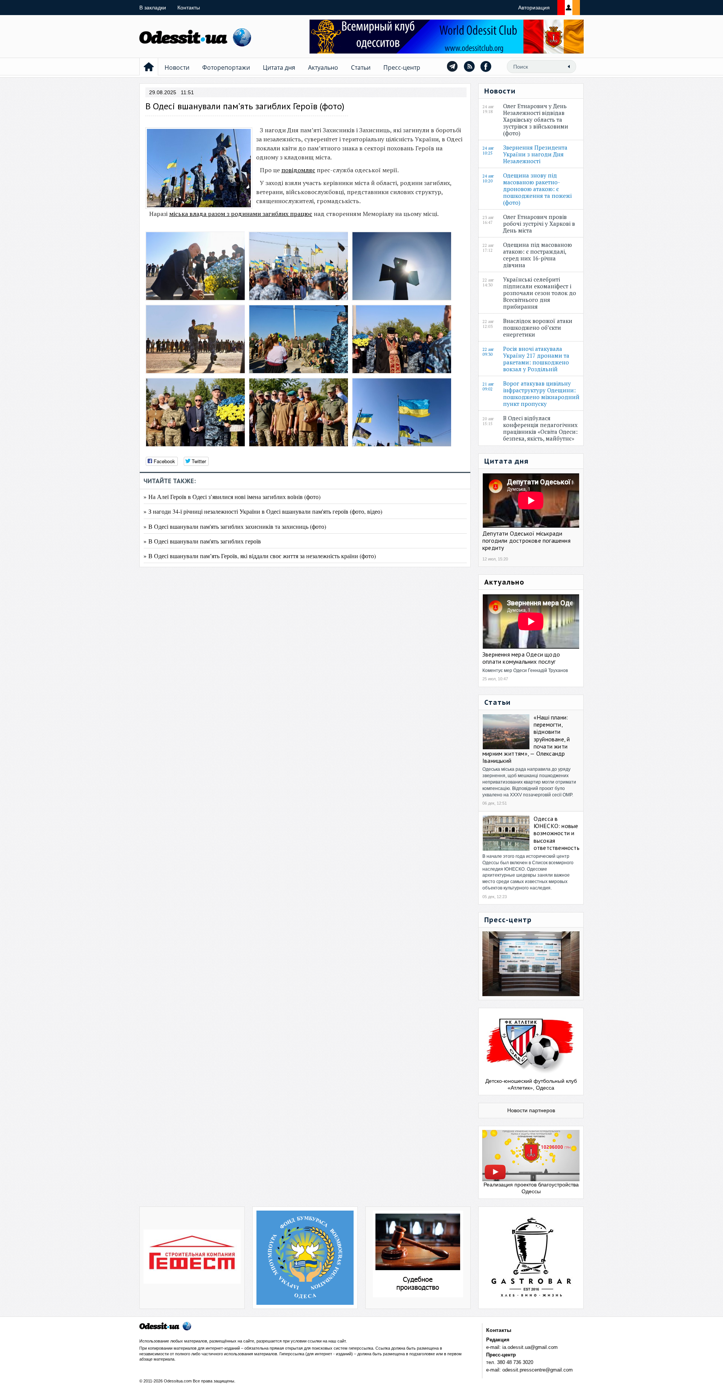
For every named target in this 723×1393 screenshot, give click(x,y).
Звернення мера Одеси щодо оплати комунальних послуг (521, 658)
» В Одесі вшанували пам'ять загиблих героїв (202, 541)
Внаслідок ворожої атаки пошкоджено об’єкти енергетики (537, 327)
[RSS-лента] (469, 66)
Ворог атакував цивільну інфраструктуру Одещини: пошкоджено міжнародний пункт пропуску (541, 393)
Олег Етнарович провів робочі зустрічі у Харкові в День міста (539, 223)
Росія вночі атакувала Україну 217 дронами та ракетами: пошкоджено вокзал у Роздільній (536, 358)
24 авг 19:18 (488, 109)
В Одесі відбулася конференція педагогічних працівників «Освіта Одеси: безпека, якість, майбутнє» (540, 428)
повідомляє (298, 170)
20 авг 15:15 (488, 421)
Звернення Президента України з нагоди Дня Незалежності (535, 154)
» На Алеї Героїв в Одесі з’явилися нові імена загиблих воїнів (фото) (231, 497)
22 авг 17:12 (488, 248)
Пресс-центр (401, 67)
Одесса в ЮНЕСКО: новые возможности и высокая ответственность (557, 833)
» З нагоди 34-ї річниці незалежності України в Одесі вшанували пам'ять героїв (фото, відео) (262, 511)
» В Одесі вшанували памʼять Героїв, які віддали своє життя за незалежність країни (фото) (259, 556)
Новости (177, 67)
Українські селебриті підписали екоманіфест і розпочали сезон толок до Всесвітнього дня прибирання (539, 293)
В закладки (152, 8)
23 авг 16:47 (488, 220)
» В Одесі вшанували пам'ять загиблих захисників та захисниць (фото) (234, 526)
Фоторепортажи (226, 67)
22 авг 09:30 (488, 352)
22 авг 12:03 (488, 324)
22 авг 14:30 (488, 283)
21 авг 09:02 (488, 387)
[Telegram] (452, 66)
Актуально (323, 67)
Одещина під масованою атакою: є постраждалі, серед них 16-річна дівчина (537, 254)
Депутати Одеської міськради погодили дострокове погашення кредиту (526, 540)
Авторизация (534, 8)
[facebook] (486, 66)
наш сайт (337, 1341)
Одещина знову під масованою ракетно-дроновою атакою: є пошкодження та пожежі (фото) (537, 189)
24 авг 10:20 (488, 179)
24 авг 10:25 (488, 151)
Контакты (188, 8)
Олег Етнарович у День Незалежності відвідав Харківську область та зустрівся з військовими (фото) (535, 119)
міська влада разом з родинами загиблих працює (240, 214)
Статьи (361, 67)
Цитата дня (279, 67)
